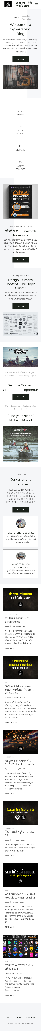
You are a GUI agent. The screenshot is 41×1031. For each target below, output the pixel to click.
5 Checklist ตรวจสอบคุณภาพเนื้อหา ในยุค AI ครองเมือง (19, 690)
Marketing (14, 614)
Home (8, 1017)
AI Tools (8, 961)
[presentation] (20, 599)
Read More (10, 648)
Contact (18, 1017)
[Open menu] (36, 4)
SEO (6, 614)
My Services (30, 1017)
